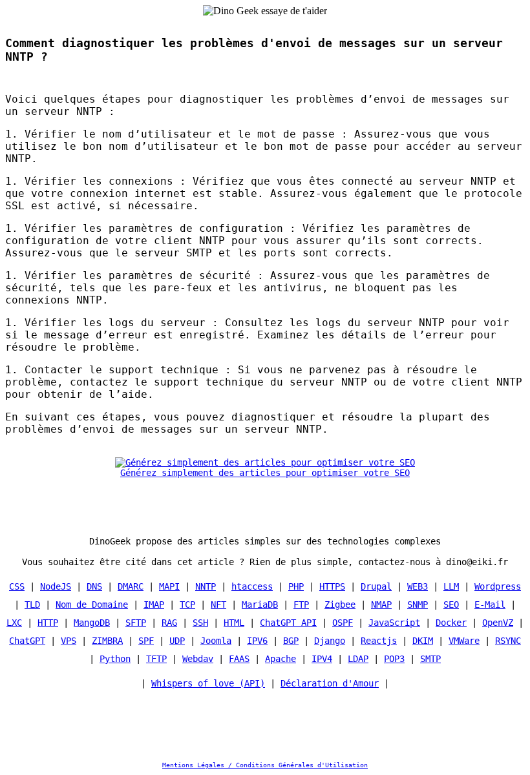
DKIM (422, 641)
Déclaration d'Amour (330, 683)
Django (329, 641)
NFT (218, 604)
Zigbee (339, 604)
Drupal (376, 586)
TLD (32, 604)
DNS (94, 586)
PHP (296, 586)
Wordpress (497, 586)
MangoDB (92, 622)
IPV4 (322, 659)
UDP (177, 641)
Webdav (197, 659)
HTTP (47, 622)
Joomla (215, 641)
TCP (187, 604)
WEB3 (417, 586)
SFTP (135, 622)
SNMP (417, 604)
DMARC (130, 586)
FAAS (239, 659)
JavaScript (394, 622)
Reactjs (379, 641)
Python (115, 659)
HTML (234, 622)
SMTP (430, 659)
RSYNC (508, 641)
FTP (301, 604)
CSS (17, 586)
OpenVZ (497, 622)
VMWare (464, 641)
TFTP (156, 659)
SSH (200, 622)
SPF (146, 641)
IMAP (153, 604)
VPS (68, 641)
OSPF (342, 622)
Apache (280, 659)
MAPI (169, 586)
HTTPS (332, 586)
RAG (169, 622)
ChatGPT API (288, 622)
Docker (451, 622)
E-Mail (489, 604)
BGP (291, 641)
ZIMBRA (107, 641)
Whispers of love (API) (208, 683)
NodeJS (55, 586)
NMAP (381, 604)
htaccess (252, 586)
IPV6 (257, 641)
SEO (451, 604)
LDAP (358, 659)
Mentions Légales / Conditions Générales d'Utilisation (265, 765)
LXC (14, 622)
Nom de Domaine (92, 604)
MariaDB (260, 604)
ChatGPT (27, 641)
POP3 (394, 659)
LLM (451, 586)
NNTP (205, 586)
